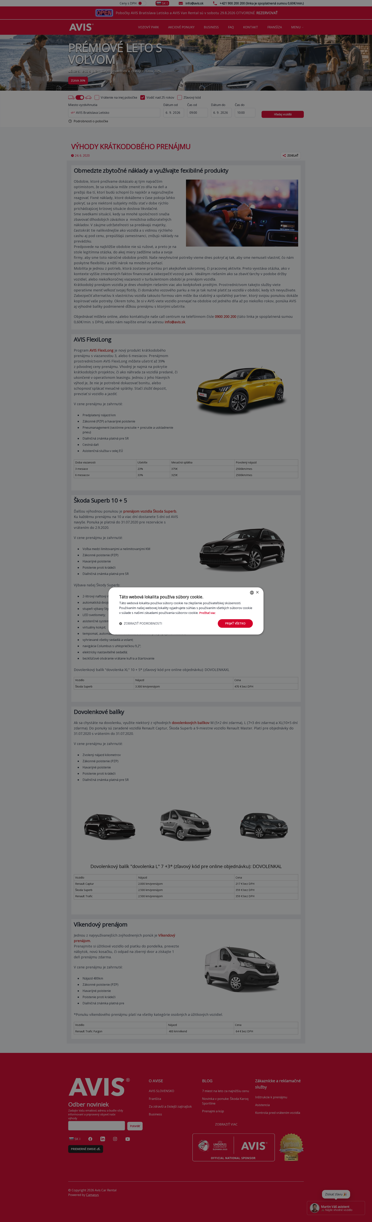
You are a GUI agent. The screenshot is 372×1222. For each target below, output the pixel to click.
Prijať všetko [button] (235, 623)
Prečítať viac (207, 613)
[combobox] (252, 592)
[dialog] (186, 610)
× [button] (257, 592)
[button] (140, 623)
